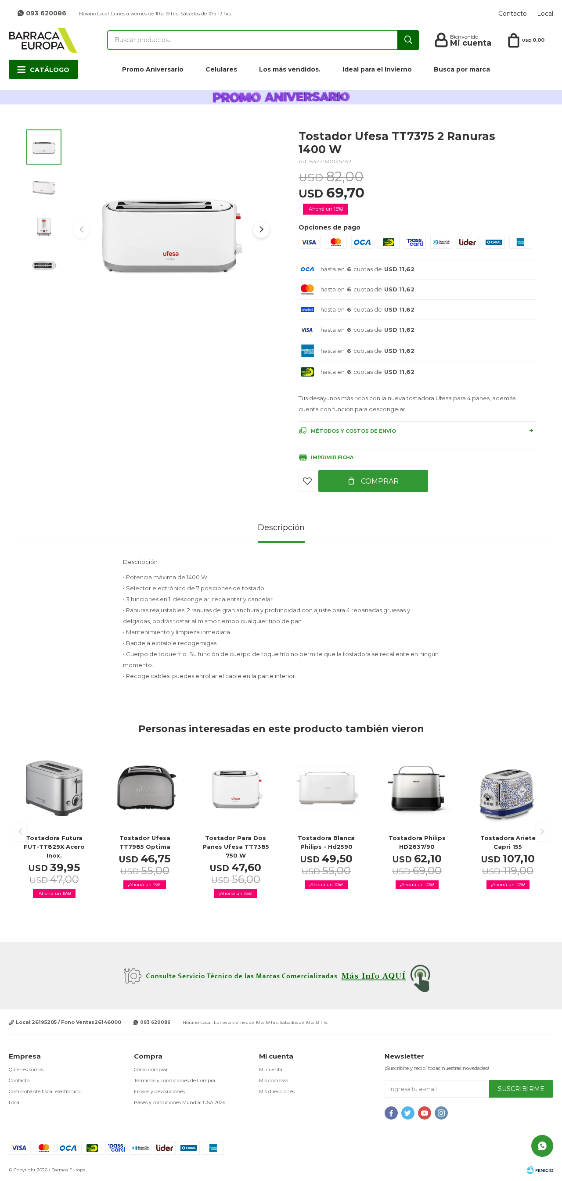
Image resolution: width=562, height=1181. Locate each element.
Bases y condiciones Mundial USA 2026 (179, 1102)
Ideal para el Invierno (377, 69)
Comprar (379, 481)
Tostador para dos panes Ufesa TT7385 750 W (235, 846)
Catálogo (49, 70)
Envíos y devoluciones (159, 1091)
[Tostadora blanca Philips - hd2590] (326, 788)
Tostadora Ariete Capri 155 (508, 842)
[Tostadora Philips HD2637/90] (417, 788)
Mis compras (273, 1080)
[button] (261, 229)
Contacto (512, 14)
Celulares (221, 69)
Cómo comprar (151, 1069)
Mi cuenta (270, 1069)
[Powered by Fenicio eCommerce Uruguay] (540, 1170)
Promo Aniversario (153, 69)
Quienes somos (26, 1069)
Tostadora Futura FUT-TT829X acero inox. (54, 846)
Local (545, 14)
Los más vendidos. (290, 69)
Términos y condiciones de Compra (174, 1080)
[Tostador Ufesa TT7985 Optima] (145, 788)
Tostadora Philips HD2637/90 (417, 842)
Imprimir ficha (332, 457)
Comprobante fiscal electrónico (44, 1091)
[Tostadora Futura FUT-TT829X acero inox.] (54, 788)
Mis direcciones (277, 1091)
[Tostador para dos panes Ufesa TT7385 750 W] (236, 788)
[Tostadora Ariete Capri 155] (508, 788)
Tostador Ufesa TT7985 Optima (144, 842)
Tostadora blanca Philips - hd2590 (326, 842)
